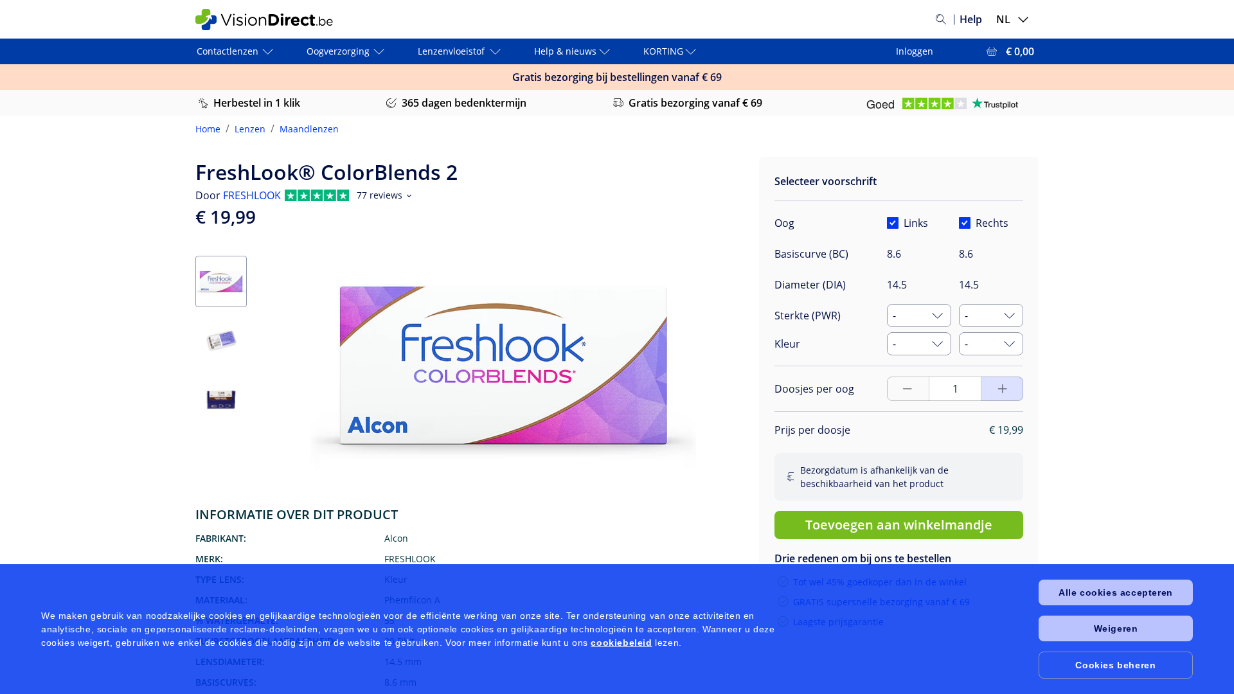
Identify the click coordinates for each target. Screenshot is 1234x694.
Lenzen (250, 129)
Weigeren (1116, 628)
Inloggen (914, 51)
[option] (839, 547)
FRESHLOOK (252, 195)
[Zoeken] (941, 19)
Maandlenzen (309, 129)
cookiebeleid (621, 642)
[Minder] (1002, 388)
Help (971, 19)
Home (207, 129)
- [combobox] (894, 315)
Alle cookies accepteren (1116, 592)
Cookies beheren (1115, 665)
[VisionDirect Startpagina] (271, 19)
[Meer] (907, 388)
